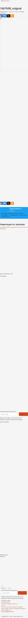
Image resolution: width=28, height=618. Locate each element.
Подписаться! (23, 414)
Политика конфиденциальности (9, 604)
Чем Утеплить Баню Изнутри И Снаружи (12, 607)
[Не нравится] (4, 586)
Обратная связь (5, 602)
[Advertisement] (14, 137)
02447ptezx (3, 13)
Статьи (3, 605)
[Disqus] (14, 250)
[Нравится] (1, 586)
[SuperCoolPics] (14, 1)
